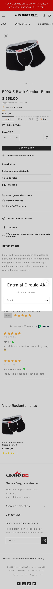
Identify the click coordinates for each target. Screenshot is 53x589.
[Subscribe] (46, 300)
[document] (26, 294)
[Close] (46, 282)
